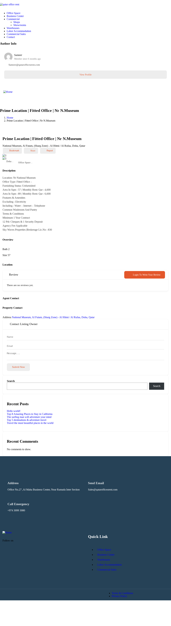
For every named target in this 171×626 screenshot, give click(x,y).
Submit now (18, 367)
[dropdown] (1, 1)
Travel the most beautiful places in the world (30, 423)
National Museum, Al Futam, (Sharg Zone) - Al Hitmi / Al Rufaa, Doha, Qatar (53, 317)
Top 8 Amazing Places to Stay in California (29, 414)
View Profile (85, 74)
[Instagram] (40, 543)
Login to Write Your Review (146, 275)
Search (11, 381)
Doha (8, 161)
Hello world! (13, 411)
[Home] (8, 91)
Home (10, 117)
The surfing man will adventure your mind (29, 417)
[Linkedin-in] (31, 543)
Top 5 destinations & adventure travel (26, 420)
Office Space (24, 162)
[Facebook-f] (21, 543)
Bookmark (14, 150)
